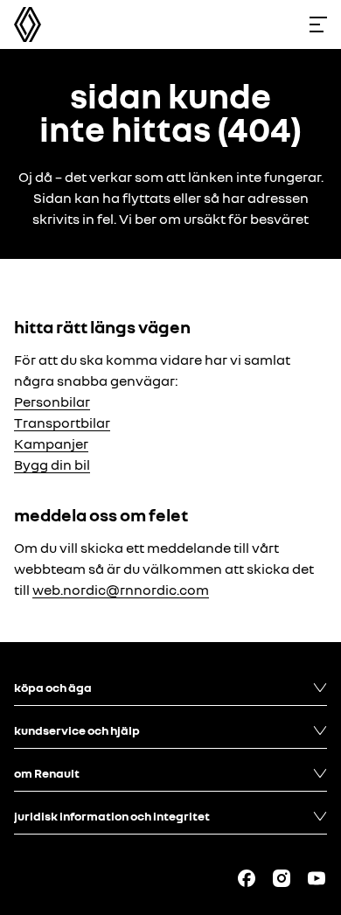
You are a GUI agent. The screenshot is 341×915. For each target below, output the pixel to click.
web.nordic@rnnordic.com (120, 589)
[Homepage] (27, 24)
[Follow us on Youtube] (316, 878)
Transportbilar (62, 422)
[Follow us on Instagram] (281, 878)
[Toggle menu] (318, 24)
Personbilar (52, 401)
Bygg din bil (52, 464)
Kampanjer (51, 443)
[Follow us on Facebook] (246, 878)
